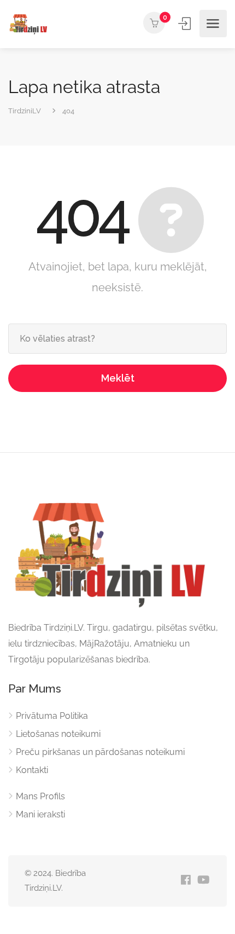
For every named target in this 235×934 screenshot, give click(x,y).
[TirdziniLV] (29, 24)
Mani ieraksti (40, 814)
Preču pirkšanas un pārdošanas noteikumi (100, 752)
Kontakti (32, 770)
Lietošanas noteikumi (58, 734)
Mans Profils (40, 796)
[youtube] (203, 880)
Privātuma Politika (52, 716)
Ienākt (185, 23)
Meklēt (117, 378)
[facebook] (185, 880)
